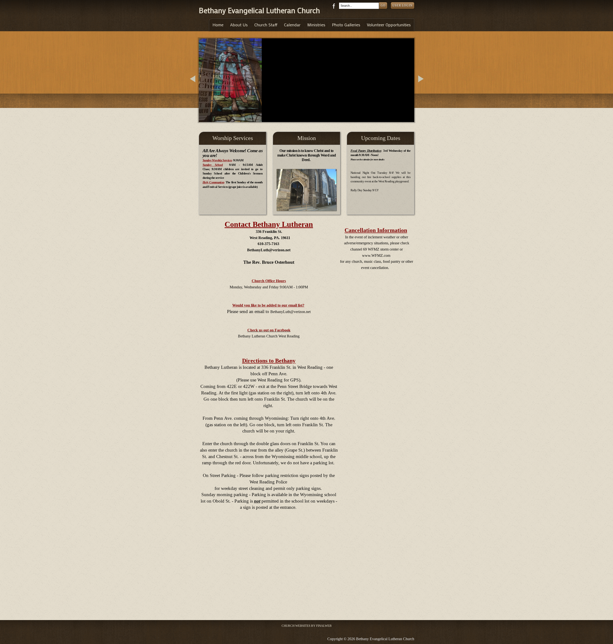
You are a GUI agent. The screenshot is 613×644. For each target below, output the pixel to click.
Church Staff (265, 25)
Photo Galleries (346, 25)
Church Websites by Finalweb (307, 625)
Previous (193, 84)
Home (217, 25)
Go (383, 5)
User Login (402, 5)
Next (421, 84)
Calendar (292, 25)
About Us (239, 25)
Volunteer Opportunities (389, 25)
